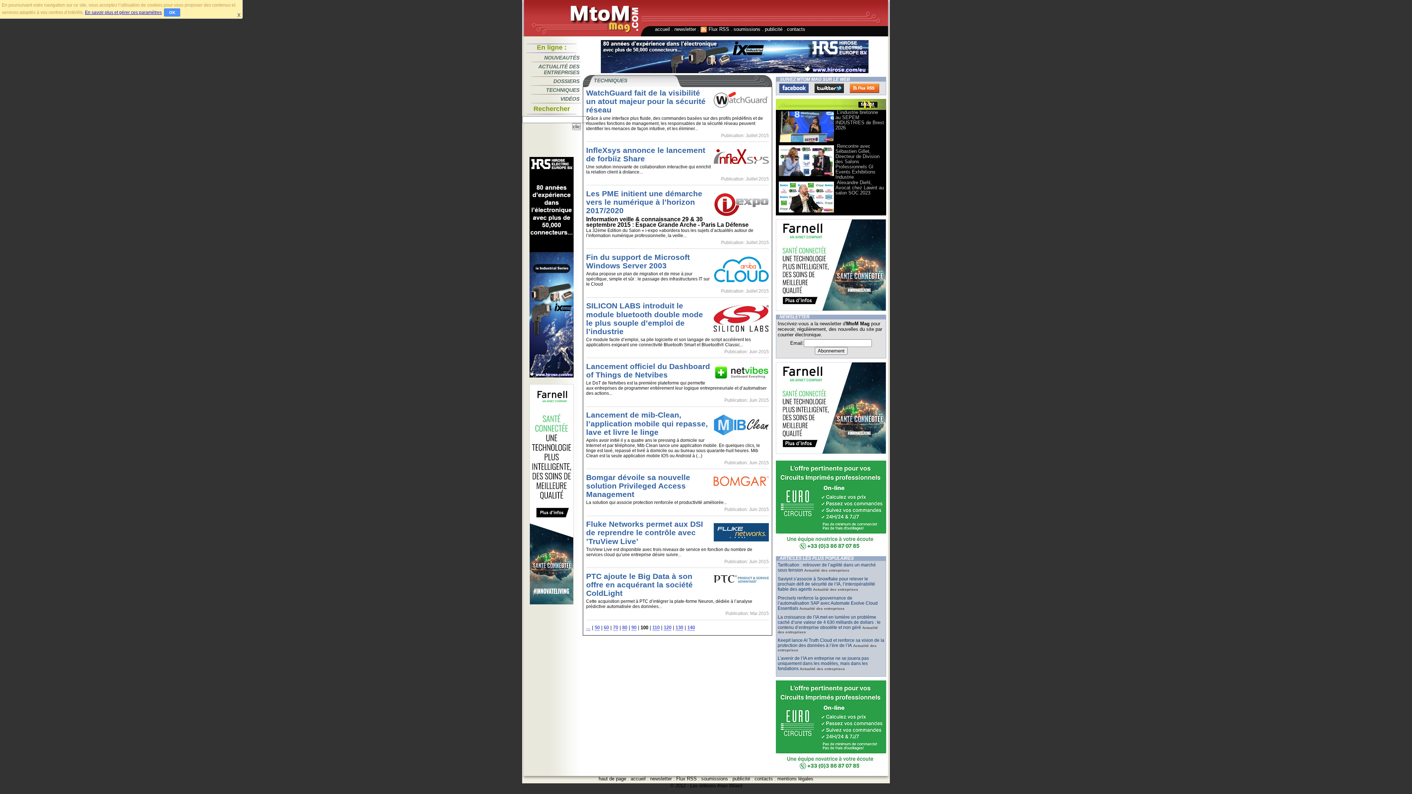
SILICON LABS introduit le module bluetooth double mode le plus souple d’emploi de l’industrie (644, 318)
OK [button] (172, 12)
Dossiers (566, 81)
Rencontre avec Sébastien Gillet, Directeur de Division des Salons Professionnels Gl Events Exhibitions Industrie (857, 161)
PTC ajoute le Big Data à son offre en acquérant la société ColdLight (639, 584)
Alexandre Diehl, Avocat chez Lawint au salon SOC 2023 (859, 188)
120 (667, 627)
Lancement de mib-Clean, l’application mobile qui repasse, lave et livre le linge (647, 423)
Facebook (794, 88)
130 (679, 627)
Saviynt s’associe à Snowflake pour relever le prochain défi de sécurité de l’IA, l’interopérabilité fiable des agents (826, 584)
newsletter (685, 29)
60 (606, 627)
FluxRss (864, 88)
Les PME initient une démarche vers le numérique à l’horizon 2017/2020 (644, 202)
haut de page (612, 779)
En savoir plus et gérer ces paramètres (123, 12)
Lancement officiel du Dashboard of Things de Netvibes (648, 370)
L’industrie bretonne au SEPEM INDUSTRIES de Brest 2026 (859, 120)
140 (691, 627)
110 (656, 627)
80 (624, 627)
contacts (796, 29)
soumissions (747, 29)
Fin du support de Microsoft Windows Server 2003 (638, 261)
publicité (773, 29)
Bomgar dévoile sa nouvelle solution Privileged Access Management (638, 485)
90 (634, 627)
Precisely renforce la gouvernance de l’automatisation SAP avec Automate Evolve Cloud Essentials (828, 603)
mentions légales (795, 779)
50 (597, 627)
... (588, 627)
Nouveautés (562, 58)
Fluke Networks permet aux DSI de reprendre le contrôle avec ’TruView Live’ (644, 532)
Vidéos (570, 99)
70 (615, 627)
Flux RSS (718, 29)
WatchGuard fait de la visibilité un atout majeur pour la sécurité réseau (646, 101)
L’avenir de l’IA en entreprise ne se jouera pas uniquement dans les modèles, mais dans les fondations (823, 663)
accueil (662, 29)
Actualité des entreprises (559, 69)
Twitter (829, 88)
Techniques (563, 90)
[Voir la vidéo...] (806, 142)
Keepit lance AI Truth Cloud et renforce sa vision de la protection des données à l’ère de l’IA (831, 643)
